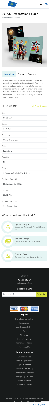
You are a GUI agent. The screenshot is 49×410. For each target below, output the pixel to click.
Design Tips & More (24, 377)
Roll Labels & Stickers (24, 373)
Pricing (21, 74)
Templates (32, 74)
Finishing (6, 135)
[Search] (41, 4)
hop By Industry (25, 385)
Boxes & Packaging (24, 369)
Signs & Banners (25, 365)
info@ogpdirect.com (24, 283)
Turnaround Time (9, 201)
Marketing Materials (24, 361)
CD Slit (5, 190)
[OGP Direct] (12, 4)
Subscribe (41, 294)
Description (9, 74)
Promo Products (24, 381)
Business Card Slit (9, 179)
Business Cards (24, 357)
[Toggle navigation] (4, 4)
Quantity (5, 157)
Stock (4, 124)
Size (3, 113)
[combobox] (24, 151)
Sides (4, 146)
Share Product (41, 106)
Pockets (5, 168)
